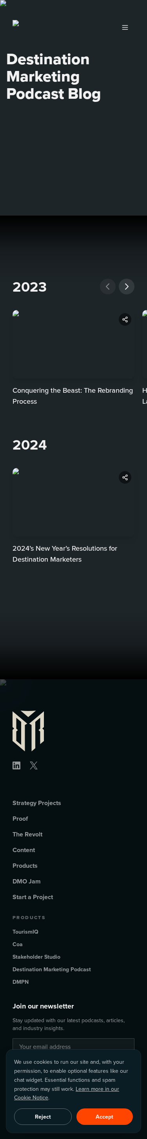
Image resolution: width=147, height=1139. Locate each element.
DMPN (21, 982)
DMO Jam (27, 881)
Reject (43, 1117)
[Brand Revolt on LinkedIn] (16, 765)
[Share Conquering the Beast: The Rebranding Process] (125, 319)
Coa (18, 944)
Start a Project (33, 896)
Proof (20, 818)
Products (25, 865)
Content (24, 849)
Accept (104, 1117)
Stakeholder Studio (36, 957)
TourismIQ (25, 932)
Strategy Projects (37, 802)
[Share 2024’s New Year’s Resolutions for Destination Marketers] (125, 477)
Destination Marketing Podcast (52, 969)
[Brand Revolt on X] (34, 765)
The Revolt (27, 834)
